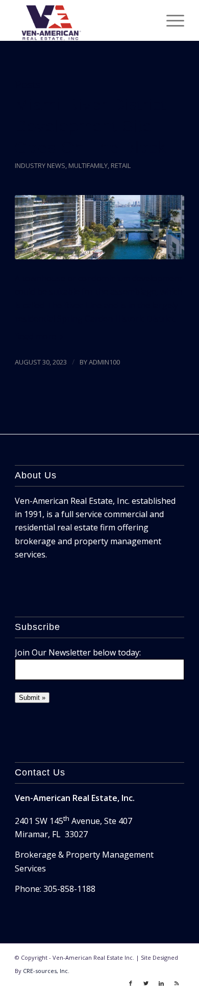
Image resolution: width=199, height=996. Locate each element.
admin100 (104, 362)
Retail (121, 165)
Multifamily (88, 165)
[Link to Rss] (176, 983)
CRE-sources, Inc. (46, 971)
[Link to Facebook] (130, 983)
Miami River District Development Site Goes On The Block (90, 126)
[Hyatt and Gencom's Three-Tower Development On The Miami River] (99, 227)
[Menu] (170, 20)
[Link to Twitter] (146, 983)
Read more (35, 336)
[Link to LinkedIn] (161, 983)
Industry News (40, 165)
